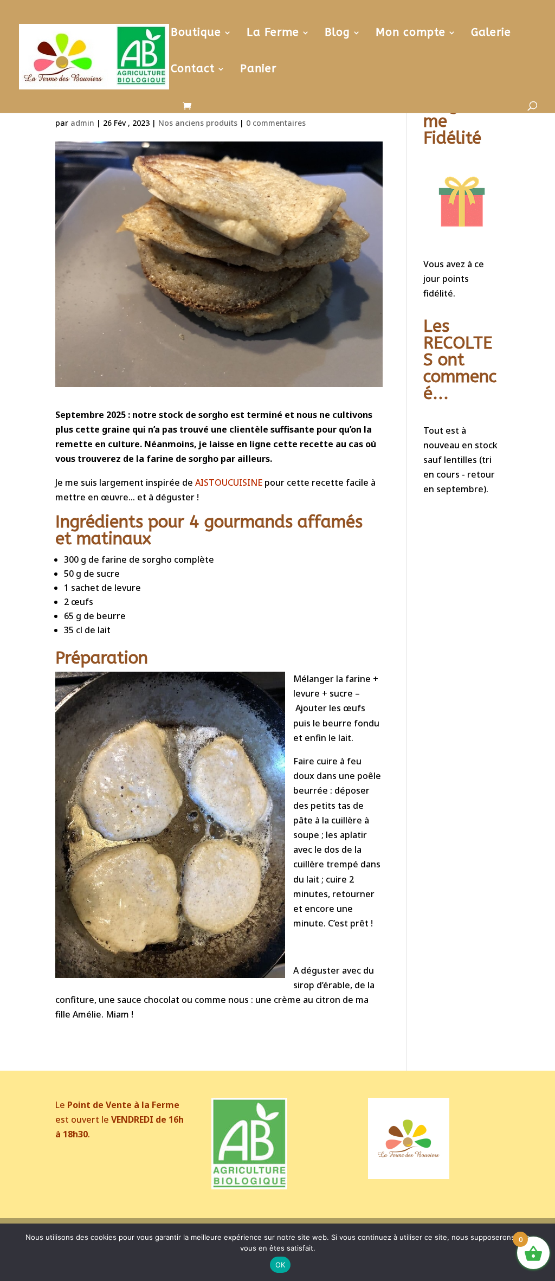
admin (82, 123)
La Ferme (273, 33)
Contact (193, 70)
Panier (258, 70)
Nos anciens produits (197, 123)
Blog (337, 33)
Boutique (196, 33)
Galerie (491, 33)
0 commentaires (276, 123)
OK (280, 1264)
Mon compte (411, 33)
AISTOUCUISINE (228, 482)
